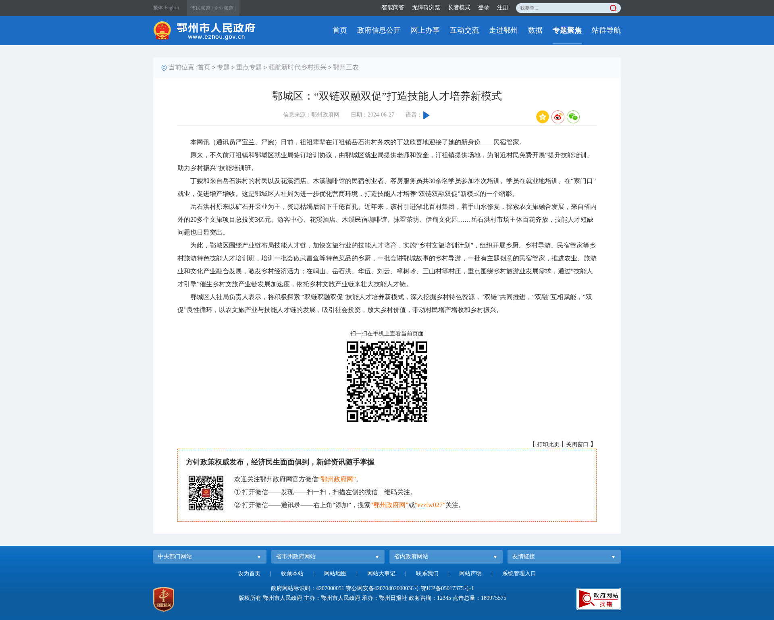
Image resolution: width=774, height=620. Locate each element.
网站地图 (335, 573)
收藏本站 (292, 573)
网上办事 (425, 30)
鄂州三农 (346, 67)
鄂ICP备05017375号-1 (447, 588)
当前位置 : (183, 67)
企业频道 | (224, 8)
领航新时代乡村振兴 (297, 67)
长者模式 (459, 7)
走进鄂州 (503, 30)
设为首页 (249, 573)
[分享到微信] (573, 116)
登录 (483, 7)
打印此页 (548, 444)
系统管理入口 (519, 573)
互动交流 (464, 30)
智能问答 (393, 7)
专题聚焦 (567, 30)
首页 (340, 30)
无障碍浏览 (426, 7)
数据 (535, 30)
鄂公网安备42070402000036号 (382, 588)
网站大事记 (381, 573)
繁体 (158, 7)
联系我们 (427, 573)
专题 (223, 67)
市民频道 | (201, 8)
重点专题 (249, 67)
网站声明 (470, 573)
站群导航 (606, 30)
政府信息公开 (379, 30)
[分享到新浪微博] (557, 116)
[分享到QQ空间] (542, 116)
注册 (502, 7)
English (171, 7)
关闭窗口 (577, 444)
